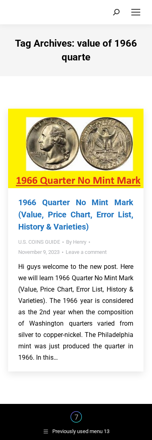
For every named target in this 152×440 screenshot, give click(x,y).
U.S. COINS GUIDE (39, 242)
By (76, 242)
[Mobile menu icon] (136, 12)
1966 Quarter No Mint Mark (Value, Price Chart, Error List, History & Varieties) (75, 214)
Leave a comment (86, 252)
